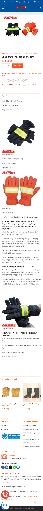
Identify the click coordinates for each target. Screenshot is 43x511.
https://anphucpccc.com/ (17, 497)
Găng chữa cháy (12, 73)
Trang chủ (5, 53)
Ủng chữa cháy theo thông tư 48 (31, 405)
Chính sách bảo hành (29, 443)
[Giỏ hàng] (40, 8)
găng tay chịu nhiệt (24, 73)
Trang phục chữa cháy (31, 53)
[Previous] (2, 396)
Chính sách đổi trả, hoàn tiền (31, 439)
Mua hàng (17, 65)
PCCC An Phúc (29, 267)
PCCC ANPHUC (28, 508)
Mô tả (4, 96)
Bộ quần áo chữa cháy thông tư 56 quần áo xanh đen (20, 217)
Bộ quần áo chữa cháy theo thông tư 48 (10, 405)
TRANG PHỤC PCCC (16, 53)
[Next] (41, 396)
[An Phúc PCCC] (21, 8)
